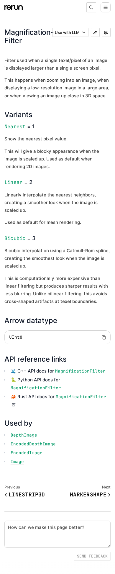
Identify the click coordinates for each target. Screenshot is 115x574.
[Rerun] (13, 7)
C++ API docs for (61, 371)
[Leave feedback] (106, 32)
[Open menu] (106, 7)
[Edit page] (95, 32)
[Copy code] (103, 337)
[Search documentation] (91, 7)
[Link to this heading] (37, 114)
